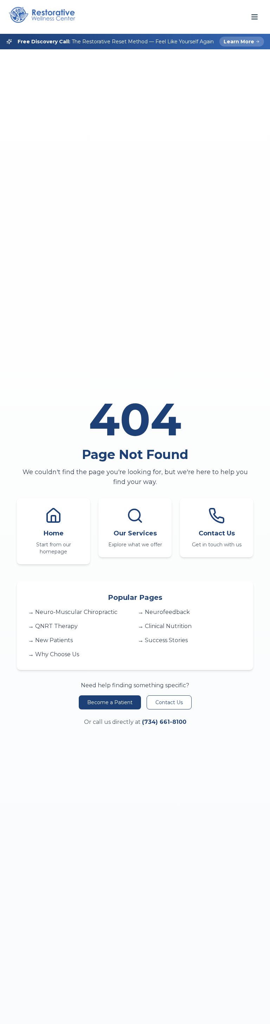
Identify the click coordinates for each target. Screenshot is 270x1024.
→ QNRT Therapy (53, 626)
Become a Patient (110, 702)
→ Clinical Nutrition (165, 626)
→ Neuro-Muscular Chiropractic (72, 612)
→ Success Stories (163, 640)
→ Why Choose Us (53, 654)
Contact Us (169, 702)
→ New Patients (50, 640)
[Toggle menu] (255, 17)
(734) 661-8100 (164, 722)
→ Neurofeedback (164, 612)
